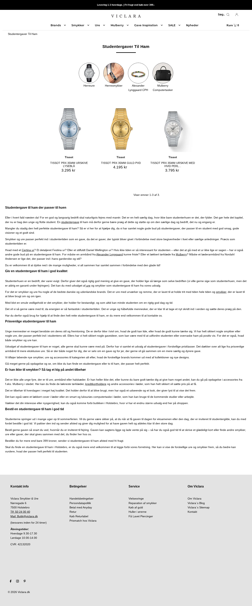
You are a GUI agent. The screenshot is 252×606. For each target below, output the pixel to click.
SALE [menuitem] (171, 25)
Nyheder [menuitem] (192, 25)
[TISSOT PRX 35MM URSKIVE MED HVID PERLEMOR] (172, 129)
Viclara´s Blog (196, 503)
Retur (72, 511)
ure (87, 285)
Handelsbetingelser (81, 498)
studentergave (70, 222)
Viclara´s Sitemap (198, 507)
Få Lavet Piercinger (141, 516)
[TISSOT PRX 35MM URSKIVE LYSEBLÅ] (69, 129)
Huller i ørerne (137, 511)
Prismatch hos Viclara (82, 520)
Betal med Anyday (80, 507)
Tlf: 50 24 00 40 (20, 511)
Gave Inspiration (146, 25)
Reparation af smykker (143, 503)
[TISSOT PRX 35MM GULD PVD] (121, 129)
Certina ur (28, 250)
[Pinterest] (25, 581)
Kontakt (192, 511)
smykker (221, 291)
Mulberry (181, 254)
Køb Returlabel (78, 516)
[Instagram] (17, 581)
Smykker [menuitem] (77, 25)
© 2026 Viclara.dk (19, 592)
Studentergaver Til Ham (22, 33)
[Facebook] (10, 581)
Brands (56, 25)
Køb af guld (136, 507)
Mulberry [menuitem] (117, 25)
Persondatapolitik (80, 503)
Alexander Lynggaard (109, 254)
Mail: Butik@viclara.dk (24, 516)
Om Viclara (194, 498)
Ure (97, 25)
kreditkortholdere (95, 384)
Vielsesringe (136, 498)
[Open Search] (228, 14)
